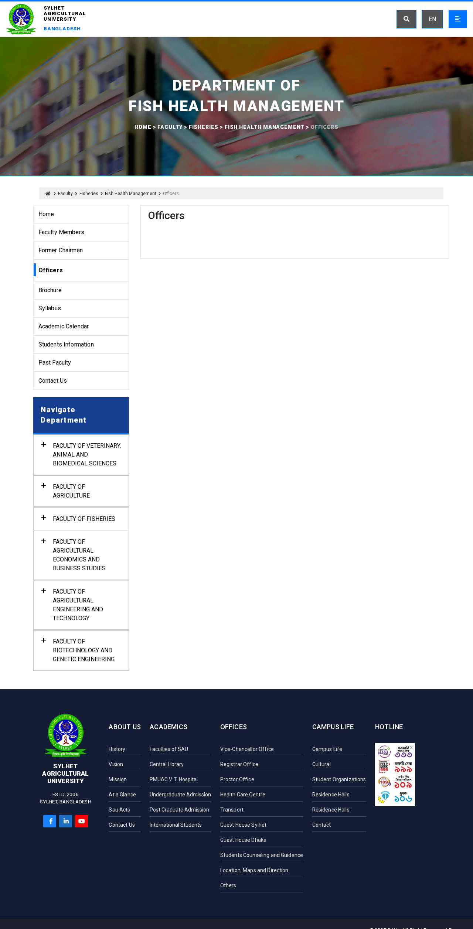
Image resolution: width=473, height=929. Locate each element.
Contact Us (52, 380)
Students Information (66, 344)
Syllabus (49, 308)
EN (432, 19)
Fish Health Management (264, 127)
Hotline (389, 727)
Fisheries (204, 127)
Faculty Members (61, 232)
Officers (50, 270)
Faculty (170, 127)
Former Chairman (60, 250)
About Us (124, 727)
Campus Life (333, 727)
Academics (168, 727)
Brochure (50, 290)
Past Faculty (54, 362)
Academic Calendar (63, 326)
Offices (233, 727)
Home (143, 127)
